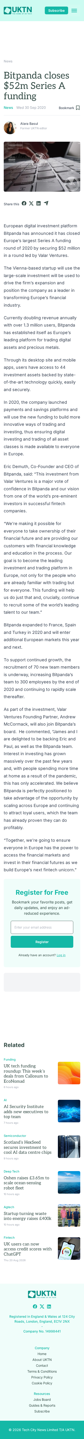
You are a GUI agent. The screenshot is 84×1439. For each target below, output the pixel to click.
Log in (61, 955)
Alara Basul (29, 124)
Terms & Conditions (42, 1371)
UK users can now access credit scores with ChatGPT (28, 1249)
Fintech (9, 1237)
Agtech (9, 1207)
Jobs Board (42, 1399)
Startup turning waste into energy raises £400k (28, 1216)
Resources (42, 1394)
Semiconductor (15, 1136)
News (8, 61)
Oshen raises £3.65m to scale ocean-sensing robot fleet (26, 1183)
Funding (10, 1059)
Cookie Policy (42, 1383)
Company (42, 1348)
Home (42, 1354)
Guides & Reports (42, 1405)
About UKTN (42, 1360)
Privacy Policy (42, 1377)
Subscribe (56, 10)
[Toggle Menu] (74, 10)
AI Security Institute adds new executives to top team (26, 1111)
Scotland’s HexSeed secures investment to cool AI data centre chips (28, 1147)
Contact (42, 1365)
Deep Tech (11, 1171)
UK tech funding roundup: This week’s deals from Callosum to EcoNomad (26, 1074)
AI (5, 1100)
